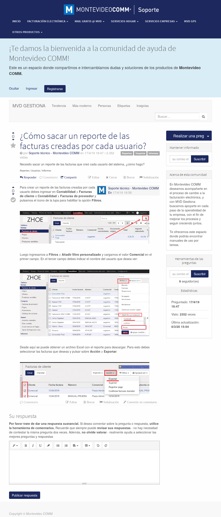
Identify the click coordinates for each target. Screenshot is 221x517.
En (110, 192)
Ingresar (31, 88)
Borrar (130, 177)
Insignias (143, 105)
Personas (104, 105)
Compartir (70, 177)
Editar (95, 177)
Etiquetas (123, 105)
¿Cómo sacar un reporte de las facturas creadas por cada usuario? (83, 140)
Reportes (127, 153)
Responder (29, 177)
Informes (153, 153)
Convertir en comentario (141, 402)
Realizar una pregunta (188, 135)
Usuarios (140, 153)
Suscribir (200, 159)
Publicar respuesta (24, 495)
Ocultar (14, 88)
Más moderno (82, 105)
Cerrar (112, 177)
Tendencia (59, 105)
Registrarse (55, 89)
